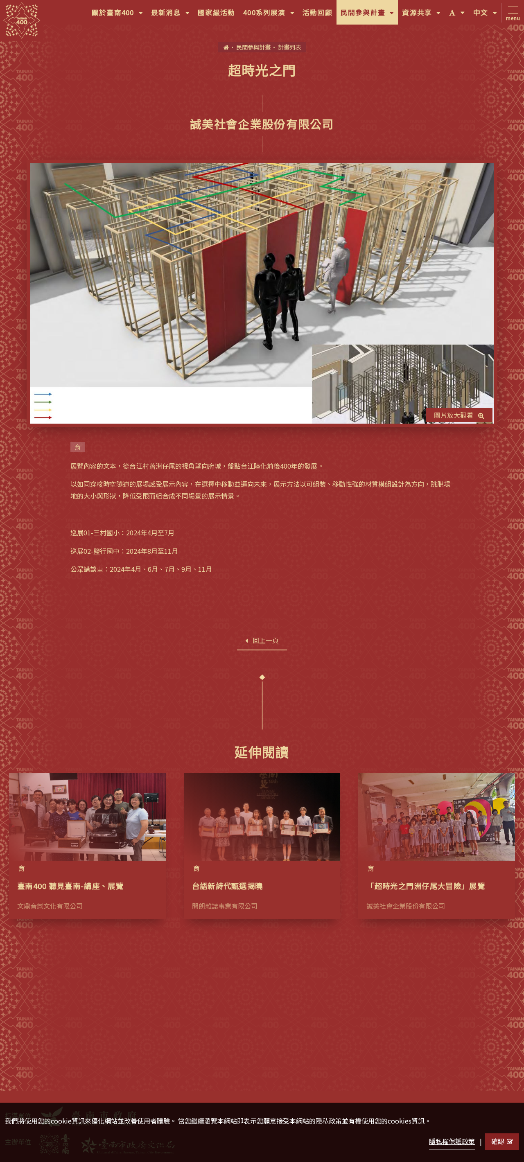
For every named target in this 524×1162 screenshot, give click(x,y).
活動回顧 (317, 12)
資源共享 (423, 16)
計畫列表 (289, 47)
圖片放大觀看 (453, 415)
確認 (497, 1141)
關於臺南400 (119, 16)
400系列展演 (270, 16)
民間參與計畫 (369, 16)
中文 (487, 16)
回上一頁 (266, 640)
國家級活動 (216, 12)
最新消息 (172, 16)
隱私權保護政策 (452, 1141)
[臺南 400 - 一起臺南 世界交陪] (21, 20)
